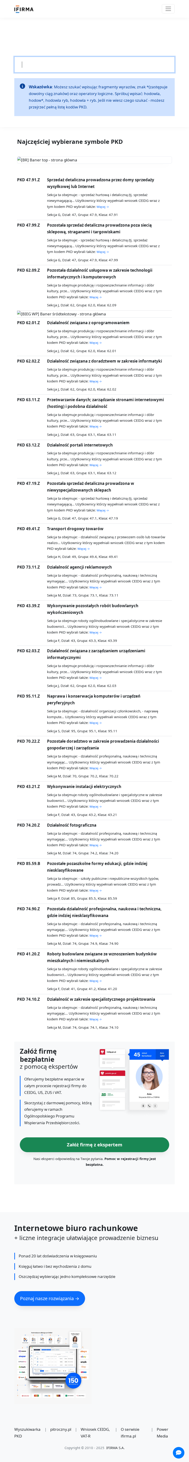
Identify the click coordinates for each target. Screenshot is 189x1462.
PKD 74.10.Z (28, 999)
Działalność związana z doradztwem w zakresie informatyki (104, 361)
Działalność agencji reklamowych (79, 567)
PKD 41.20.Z (28, 954)
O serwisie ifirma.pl (130, 1433)
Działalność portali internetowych (80, 445)
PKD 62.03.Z (28, 650)
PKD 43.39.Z (28, 605)
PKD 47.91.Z (28, 179)
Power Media (162, 1433)
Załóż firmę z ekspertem (94, 1145)
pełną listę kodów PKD (66, 107)
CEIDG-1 (102, 41)
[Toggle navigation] (168, 8)
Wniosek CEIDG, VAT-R (95, 1433)
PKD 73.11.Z (28, 567)
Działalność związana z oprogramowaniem (88, 322)
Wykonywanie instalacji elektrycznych (84, 786)
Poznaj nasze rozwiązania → (49, 1298)
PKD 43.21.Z (28, 786)
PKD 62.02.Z (28, 361)
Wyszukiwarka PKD (27, 1433)
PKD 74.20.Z (28, 825)
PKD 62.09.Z (28, 270)
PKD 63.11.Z (28, 399)
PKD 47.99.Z (28, 225)
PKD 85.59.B (28, 863)
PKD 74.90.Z (28, 908)
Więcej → (103, 207)
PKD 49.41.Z (28, 528)
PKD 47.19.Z (28, 483)
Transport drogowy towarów (75, 528)
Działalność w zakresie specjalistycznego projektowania (101, 999)
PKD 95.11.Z (28, 696)
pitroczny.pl (60, 1429)
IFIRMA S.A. (115, 1447)
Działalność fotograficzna (71, 825)
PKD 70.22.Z (28, 741)
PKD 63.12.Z (28, 445)
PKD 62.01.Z (28, 322)
